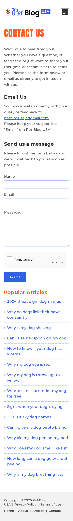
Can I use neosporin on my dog (37, 338)
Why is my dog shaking (29, 328)
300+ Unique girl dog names (34, 301)
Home (9, 511)
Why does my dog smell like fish (37, 448)
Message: (12, 212)
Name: (10, 176)
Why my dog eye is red (28, 364)
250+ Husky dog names (29, 417)
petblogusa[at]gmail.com (26, 118)
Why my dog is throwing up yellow (33, 378)
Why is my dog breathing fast (35, 474)
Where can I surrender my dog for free (36, 394)
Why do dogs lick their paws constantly (33, 315)
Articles (38, 511)
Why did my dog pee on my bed (37, 438)
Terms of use (50, 504)
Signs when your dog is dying (35, 406)
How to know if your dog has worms (34, 351)
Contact (55, 511)
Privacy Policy (25, 504)
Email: (9, 194)
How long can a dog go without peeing (37, 461)
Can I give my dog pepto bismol (37, 427)
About (23, 511)
